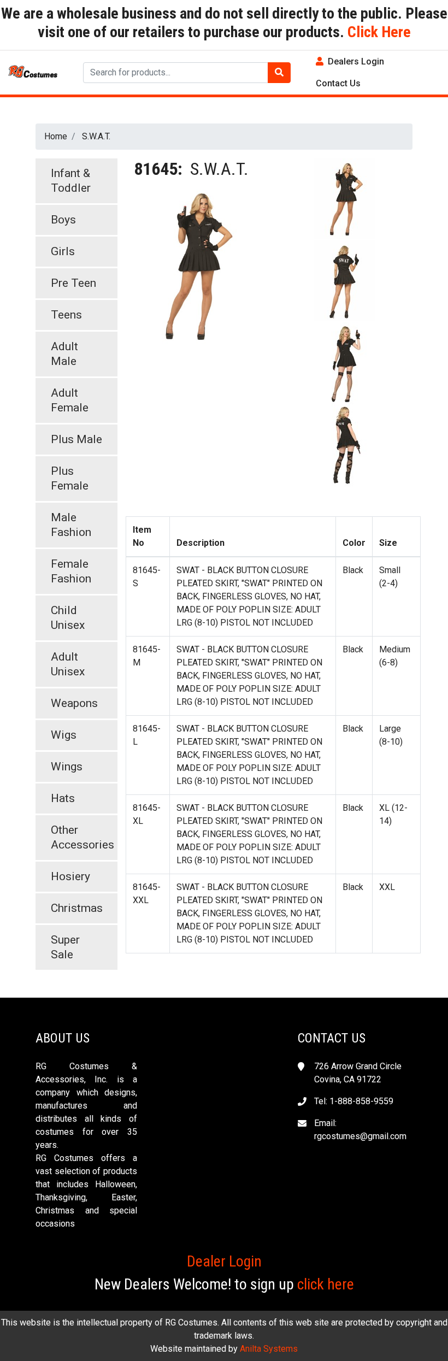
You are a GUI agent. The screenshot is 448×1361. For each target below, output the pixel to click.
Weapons (74, 703)
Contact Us (338, 83)
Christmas (77, 908)
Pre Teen (73, 283)
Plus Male (76, 439)
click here (325, 1284)
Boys (63, 219)
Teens (66, 314)
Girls (63, 251)
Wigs (63, 734)
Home (55, 136)
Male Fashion (71, 525)
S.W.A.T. (96, 136)
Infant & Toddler (71, 181)
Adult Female (70, 400)
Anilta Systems (269, 1349)
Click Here (377, 32)
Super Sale (65, 947)
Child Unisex (68, 618)
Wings (66, 766)
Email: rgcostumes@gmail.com (360, 1129)
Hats (63, 798)
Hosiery (70, 876)
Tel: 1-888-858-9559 (353, 1101)
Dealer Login (224, 1261)
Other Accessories (82, 837)
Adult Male (64, 354)
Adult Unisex (68, 664)
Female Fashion (71, 571)
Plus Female (70, 478)
